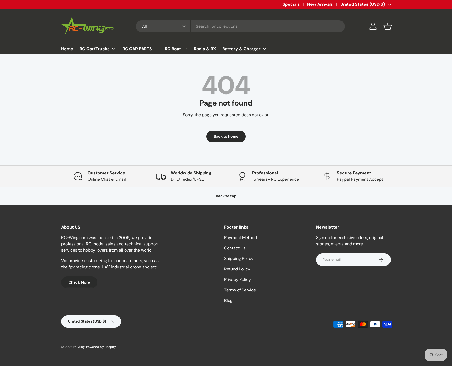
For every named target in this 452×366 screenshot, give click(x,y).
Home (67, 49)
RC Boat (173, 49)
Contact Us (235, 248)
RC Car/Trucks (95, 49)
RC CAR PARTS (137, 49)
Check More (79, 282)
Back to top (226, 195)
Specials (291, 4)
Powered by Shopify (101, 347)
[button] (387, 26)
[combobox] (240, 26)
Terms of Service (240, 290)
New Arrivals (320, 4)
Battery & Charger (241, 49)
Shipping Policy (238, 258)
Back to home (226, 136)
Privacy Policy (237, 279)
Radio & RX (205, 49)
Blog (228, 300)
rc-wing (79, 347)
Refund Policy (237, 269)
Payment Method (240, 237)
